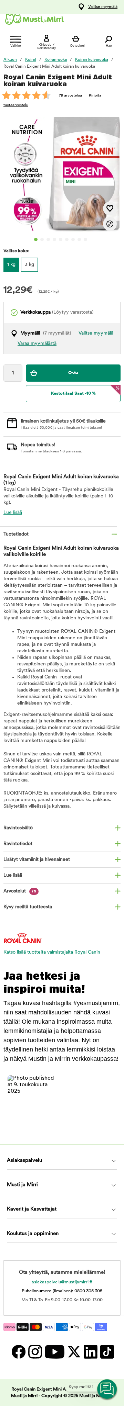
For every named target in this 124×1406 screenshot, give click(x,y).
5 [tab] (60, 239)
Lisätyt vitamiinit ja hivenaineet (36, 859)
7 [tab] (73, 239)
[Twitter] (73, 1351)
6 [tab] (67, 239)
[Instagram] (35, 1351)
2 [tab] (42, 239)
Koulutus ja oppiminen (33, 1233)
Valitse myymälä (102, 7)
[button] (33, 1100)
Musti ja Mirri (22, 1185)
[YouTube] (54, 1351)
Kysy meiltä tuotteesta (27, 907)
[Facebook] (18, 1351)
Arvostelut (20, 891)
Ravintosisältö (18, 828)
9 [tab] (85, 239)
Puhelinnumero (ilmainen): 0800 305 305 (62, 1291)
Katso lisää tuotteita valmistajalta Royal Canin (51, 952)
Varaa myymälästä (37, 343)
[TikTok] (106, 1351)
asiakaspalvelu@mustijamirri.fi (62, 1282)
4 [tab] (54, 239)
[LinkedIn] (90, 1351)
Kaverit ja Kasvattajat (31, 1209)
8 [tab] (79, 239)
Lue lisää (12, 512)
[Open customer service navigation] (107, 1390)
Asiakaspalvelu (24, 1160)
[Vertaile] (110, 224)
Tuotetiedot (16, 534)
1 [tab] (36, 239)
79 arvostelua (70, 96)
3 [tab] (48, 239)
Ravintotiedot (17, 843)
